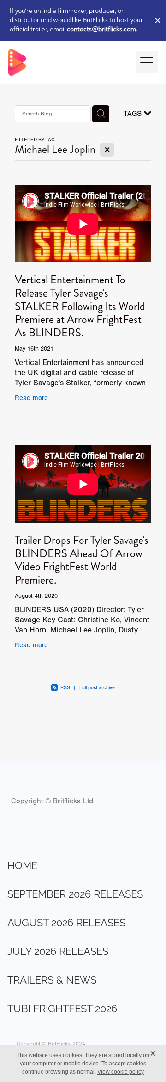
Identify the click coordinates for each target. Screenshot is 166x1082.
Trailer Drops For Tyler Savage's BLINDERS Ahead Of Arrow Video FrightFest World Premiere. (81, 560)
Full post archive (97, 688)
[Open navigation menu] (147, 62)
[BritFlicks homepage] (67, 62)
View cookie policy (120, 1072)
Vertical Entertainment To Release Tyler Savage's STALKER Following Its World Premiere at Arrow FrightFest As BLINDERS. (80, 306)
